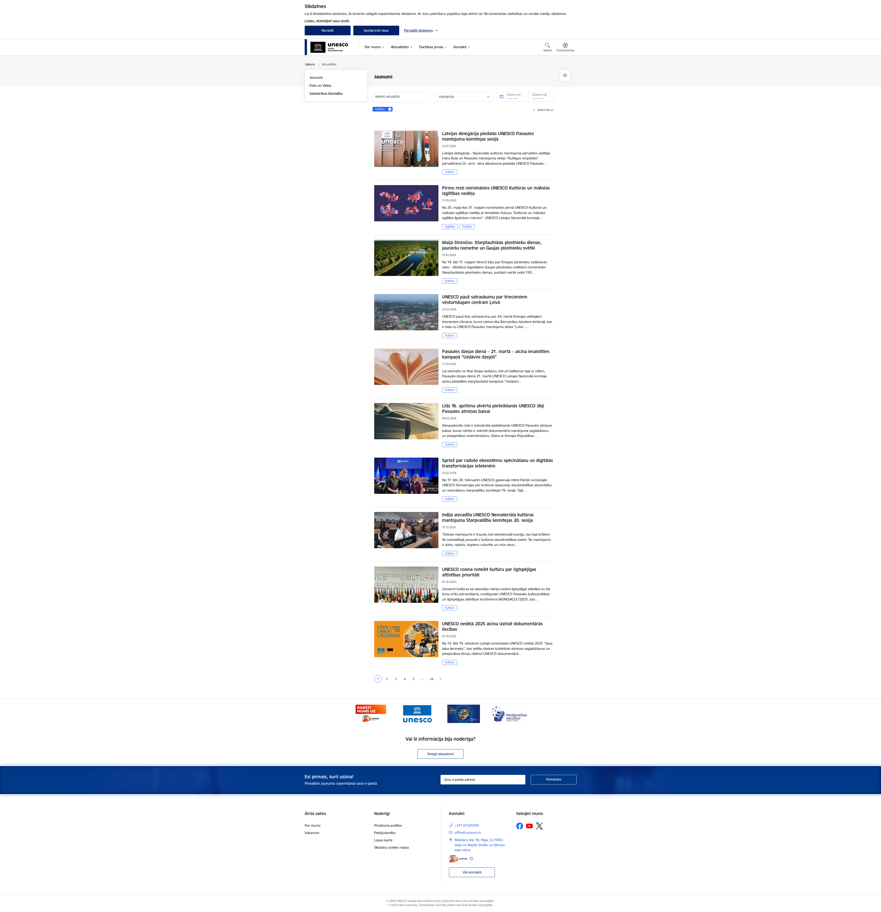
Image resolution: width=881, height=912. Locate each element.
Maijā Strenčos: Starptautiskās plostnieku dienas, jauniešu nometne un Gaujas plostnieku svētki (491, 245)
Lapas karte (383, 840)
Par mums (313, 825)
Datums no (514, 94)
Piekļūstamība (385, 833)
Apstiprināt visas (376, 30)
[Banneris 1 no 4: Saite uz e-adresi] (371, 713)
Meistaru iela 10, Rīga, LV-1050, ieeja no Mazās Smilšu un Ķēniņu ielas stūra (480, 845)
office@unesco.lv (468, 832)
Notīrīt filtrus (545, 110)
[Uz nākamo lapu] (440, 679)
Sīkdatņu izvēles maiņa (391, 847)
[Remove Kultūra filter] (389, 109)
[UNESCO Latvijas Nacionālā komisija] (329, 47)
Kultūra (449, 172)
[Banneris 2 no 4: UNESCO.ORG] (417, 713)
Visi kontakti (472, 872)
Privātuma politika (388, 825)
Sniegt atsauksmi (440, 754)
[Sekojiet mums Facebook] (519, 826)
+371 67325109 (467, 825)
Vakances (312, 833)
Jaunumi (316, 77)
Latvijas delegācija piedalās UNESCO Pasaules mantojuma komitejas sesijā (488, 136)
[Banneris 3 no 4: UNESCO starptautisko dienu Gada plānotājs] (463, 713)
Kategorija (446, 97)
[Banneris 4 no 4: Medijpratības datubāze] (510, 713)
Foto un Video (320, 85)
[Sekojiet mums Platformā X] (539, 826)
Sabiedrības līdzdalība (326, 93)
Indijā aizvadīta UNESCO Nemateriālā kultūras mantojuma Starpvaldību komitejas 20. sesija (488, 517)
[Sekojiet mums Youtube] (529, 826)
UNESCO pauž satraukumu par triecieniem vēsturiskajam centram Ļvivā (484, 299)
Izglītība (450, 226)
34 (431, 679)
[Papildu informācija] (471, 858)
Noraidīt (327, 30)
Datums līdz (539, 94)
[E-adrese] (458, 858)
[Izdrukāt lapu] (565, 75)
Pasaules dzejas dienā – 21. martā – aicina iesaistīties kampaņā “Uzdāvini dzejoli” (495, 354)
